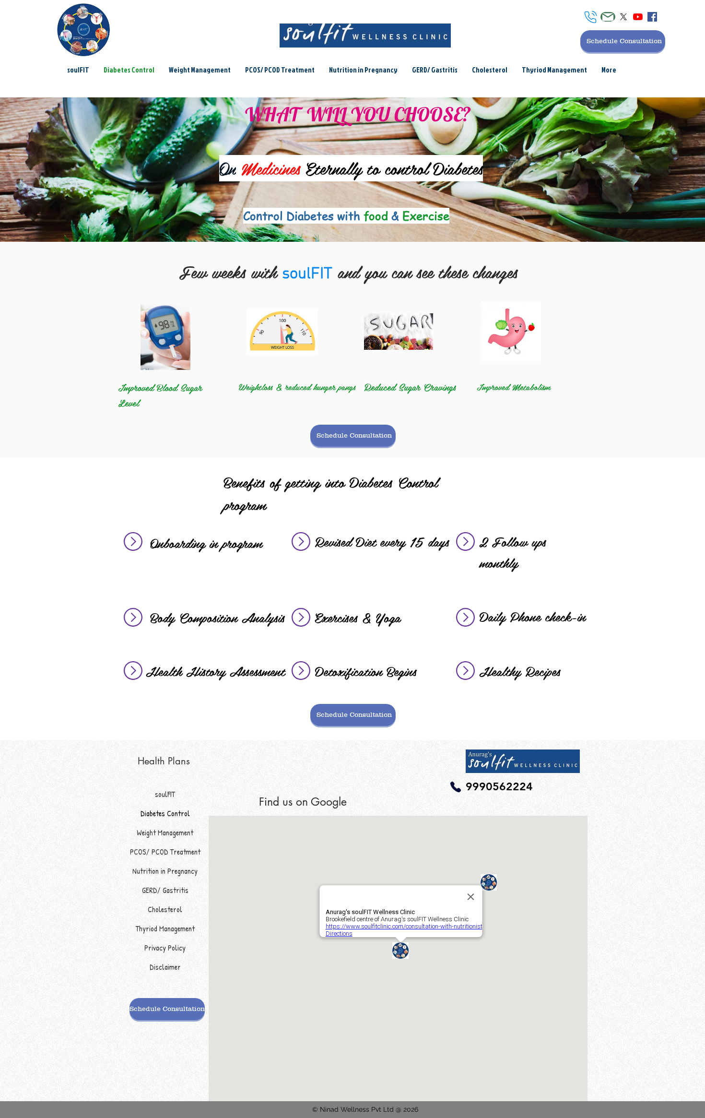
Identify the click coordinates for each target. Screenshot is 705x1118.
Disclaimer (165, 967)
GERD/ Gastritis (165, 890)
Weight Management (165, 832)
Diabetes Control (165, 813)
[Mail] (607, 17)
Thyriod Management (165, 928)
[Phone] (590, 17)
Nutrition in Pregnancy (165, 871)
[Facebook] (652, 17)
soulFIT (165, 794)
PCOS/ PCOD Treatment (165, 851)
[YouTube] (638, 17)
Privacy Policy (165, 947)
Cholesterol (165, 909)
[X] (623, 17)
